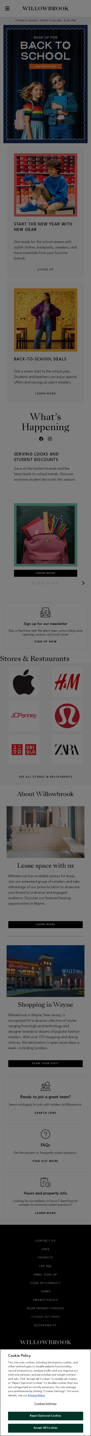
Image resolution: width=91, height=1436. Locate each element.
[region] (45, 1392)
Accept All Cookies (45, 1428)
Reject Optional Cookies (45, 1416)
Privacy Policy (36, 1395)
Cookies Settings (45, 1404)
